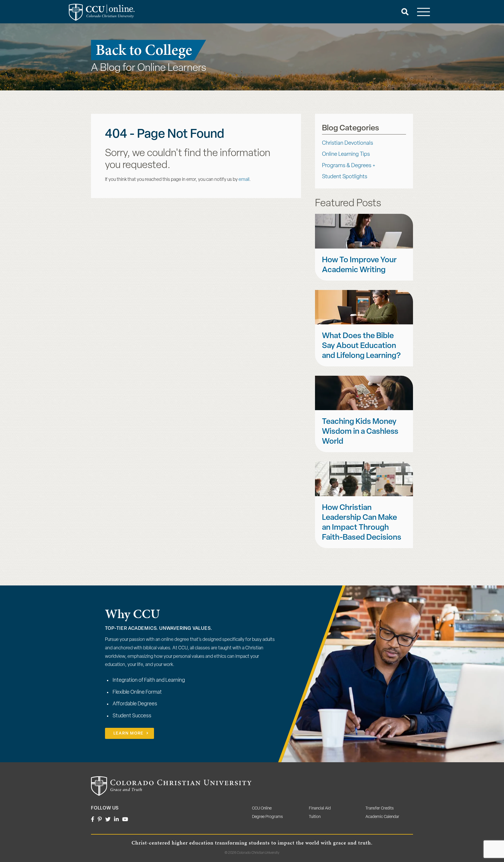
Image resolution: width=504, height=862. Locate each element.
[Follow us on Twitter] (108, 820)
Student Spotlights (344, 177)
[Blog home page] (101, 12)
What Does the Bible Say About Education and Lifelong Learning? (361, 346)
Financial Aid (320, 808)
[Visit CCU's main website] (171, 786)
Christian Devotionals (347, 143)
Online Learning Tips (346, 154)
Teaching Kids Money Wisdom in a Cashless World (360, 432)
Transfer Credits (379, 808)
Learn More (128, 733)
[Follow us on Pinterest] (100, 820)
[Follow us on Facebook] (92, 820)
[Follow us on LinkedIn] (116, 820)
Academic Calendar (382, 817)
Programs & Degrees (346, 166)
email (244, 179)
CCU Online (262, 808)
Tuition (315, 817)
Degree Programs (267, 817)
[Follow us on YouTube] (125, 820)
